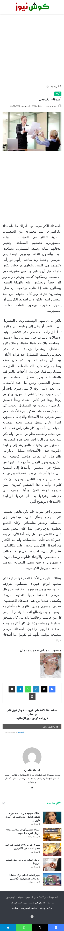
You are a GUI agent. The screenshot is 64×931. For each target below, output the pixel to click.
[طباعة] (32, 696)
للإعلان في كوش (37, 902)
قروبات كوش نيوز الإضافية (32, 718)
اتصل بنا (15, 908)
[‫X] (44, 689)
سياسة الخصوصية (29, 908)
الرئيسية (55, 86)
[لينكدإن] (36, 689)
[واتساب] (28, 689)
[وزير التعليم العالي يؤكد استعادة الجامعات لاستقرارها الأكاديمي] (52, 879)
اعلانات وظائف (46, 908)
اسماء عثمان (51, 106)
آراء (47, 86)
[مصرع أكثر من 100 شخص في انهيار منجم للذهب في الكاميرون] (52, 849)
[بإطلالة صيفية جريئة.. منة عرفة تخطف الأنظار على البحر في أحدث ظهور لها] (52, 818)
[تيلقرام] (20, 689)
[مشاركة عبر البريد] (12, 689)
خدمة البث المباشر (19, 902)
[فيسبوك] (52, 689)
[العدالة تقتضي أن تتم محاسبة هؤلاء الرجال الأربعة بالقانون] (52, 834)
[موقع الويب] (32, 788)
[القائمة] (4, 8)
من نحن (50, 902)
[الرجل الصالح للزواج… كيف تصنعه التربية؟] (52, 864)
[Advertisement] (32, 49)
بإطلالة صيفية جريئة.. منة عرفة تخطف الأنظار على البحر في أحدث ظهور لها (22, 817)
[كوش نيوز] (32, 7)
